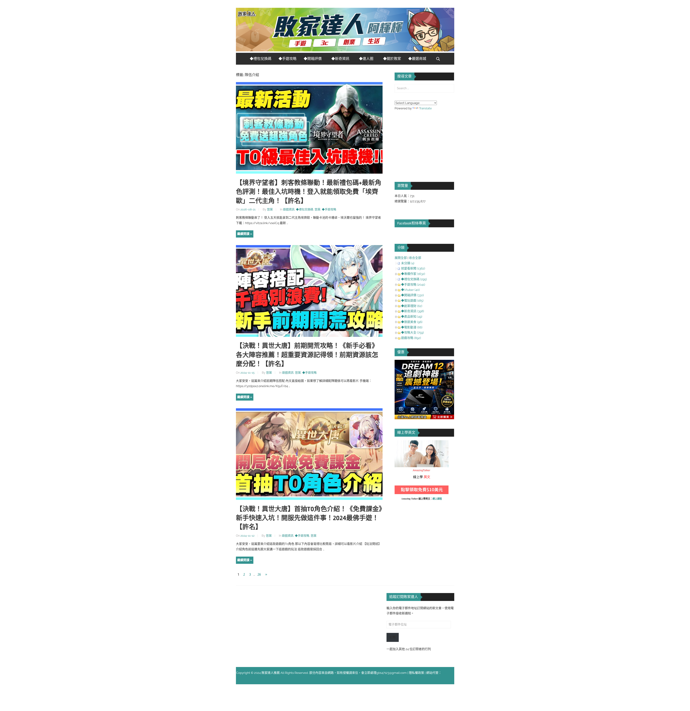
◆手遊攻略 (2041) (413, 284)
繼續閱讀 (243, 234)
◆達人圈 (366, 59)
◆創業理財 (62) (411, 306)
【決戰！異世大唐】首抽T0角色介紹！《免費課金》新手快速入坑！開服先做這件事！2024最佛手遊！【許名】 (309, 518)
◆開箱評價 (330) (412, 295)
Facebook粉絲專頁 (411, 223)
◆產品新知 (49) (411, 316)
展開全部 (401, 258)
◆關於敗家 (392, 59)
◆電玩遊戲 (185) (412, 300)
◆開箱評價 (313, 59)
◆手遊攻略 (287, 59)
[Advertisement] (421, 141)
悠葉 (270, 209)
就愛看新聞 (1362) (413, 268)
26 (259, 574)
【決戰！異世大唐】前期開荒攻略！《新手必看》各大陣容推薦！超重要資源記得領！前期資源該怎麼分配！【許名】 (307, 355)
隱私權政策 (416, 673)
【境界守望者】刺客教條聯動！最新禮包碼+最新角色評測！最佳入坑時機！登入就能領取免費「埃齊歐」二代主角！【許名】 (308, 192)
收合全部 (415, 258)
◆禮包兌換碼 (260, 59)
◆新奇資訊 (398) (412, 311)
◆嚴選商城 (417, 59)
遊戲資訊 (289, 209)
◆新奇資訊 (340, 59)
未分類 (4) (407, 263)
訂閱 (393, 637)
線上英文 (401, 443)
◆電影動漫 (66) (411, 327)
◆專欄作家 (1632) (413, 274)
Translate (425, 108)
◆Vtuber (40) (410, 290)
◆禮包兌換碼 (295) (414, 279)
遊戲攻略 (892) (411, 338)
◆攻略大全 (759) (412, 332)
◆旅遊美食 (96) (411, 322)
